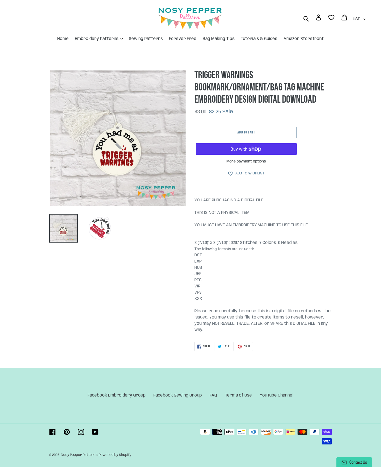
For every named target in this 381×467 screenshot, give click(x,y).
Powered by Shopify (115, 455)
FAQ (213, 395)
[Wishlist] (331, 18)
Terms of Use (238, 395)
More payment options (246, 161)
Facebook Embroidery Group (117, 395)
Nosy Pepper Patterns (79, 455)
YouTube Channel (276, 395)
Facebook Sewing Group (177, 395)
